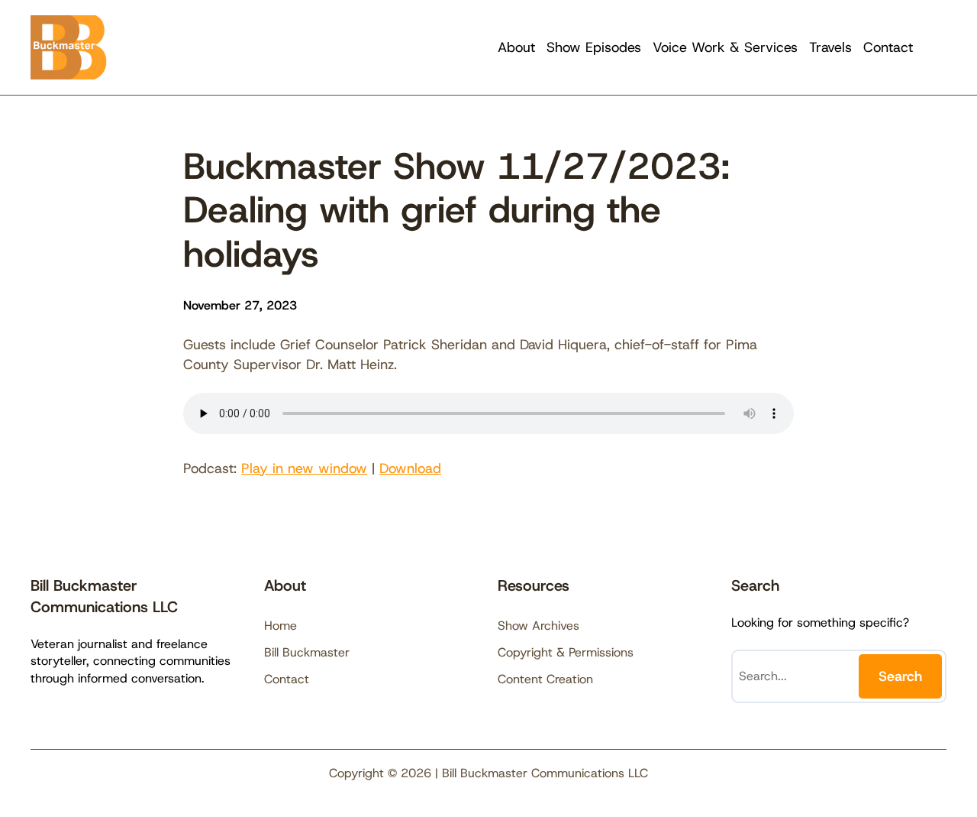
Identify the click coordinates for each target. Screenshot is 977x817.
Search (900, 676)
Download (410, 468)
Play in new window (304, 468)
